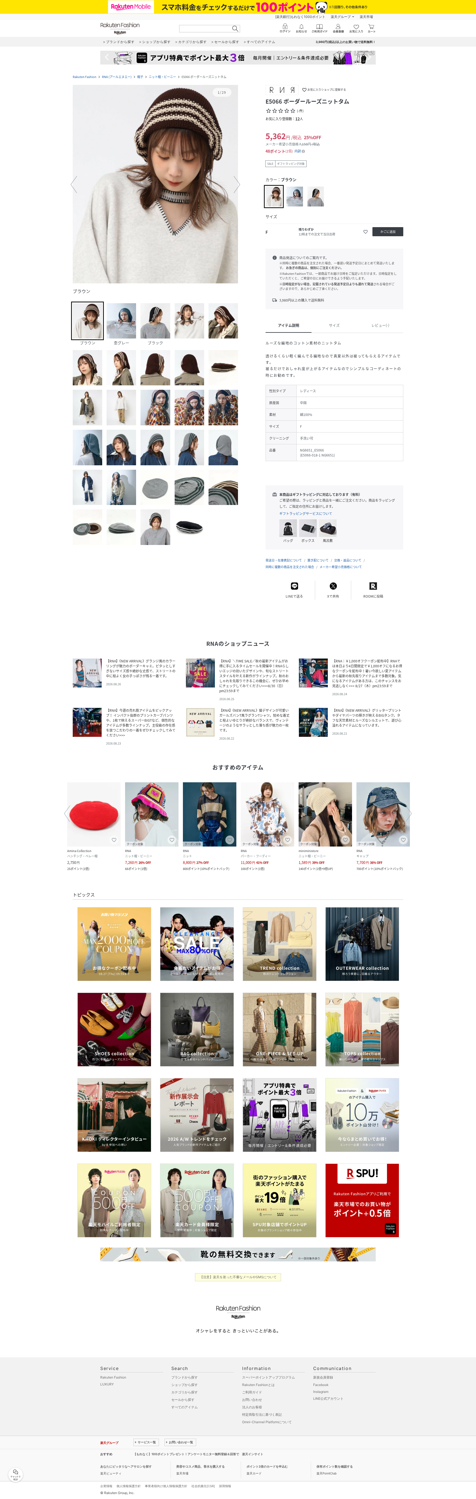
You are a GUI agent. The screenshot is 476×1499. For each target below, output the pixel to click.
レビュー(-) (380, 325)
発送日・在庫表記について (284, 560)
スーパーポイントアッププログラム (268, 1377)
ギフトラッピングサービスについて (305, 513)
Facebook (321, 1385)
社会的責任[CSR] (203, 1486)
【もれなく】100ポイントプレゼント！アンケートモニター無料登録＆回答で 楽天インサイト (198, 1454)
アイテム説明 (288, 325)
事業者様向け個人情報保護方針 (166, 1486)
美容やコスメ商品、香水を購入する (200, 1466)
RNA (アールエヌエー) (117, 76)
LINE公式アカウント (328, 1398)
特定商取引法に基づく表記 (262, 1414)
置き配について (318, 560)
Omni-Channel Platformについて (267, 1422)
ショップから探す (184, 1385)
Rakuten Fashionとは (258, 1385)
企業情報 (106, 1486)
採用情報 (225, 1486)
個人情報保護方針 (129, 1486)
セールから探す (182, 1400)
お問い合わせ (252, 1400)
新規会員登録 (323, 1377)
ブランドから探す (184, 1377)
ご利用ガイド (252, 1392)
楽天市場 (366, 17)
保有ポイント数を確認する (335, 1466)
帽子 (140, 76)
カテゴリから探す (184, 1392)
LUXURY (107, 1384)
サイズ (334, 325)
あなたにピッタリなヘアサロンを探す (126, 1466)
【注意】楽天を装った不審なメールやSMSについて (238, 1277)
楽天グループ (341, 17)
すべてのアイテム (184, 1407)
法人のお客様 (252, 1407)
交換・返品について (347, 560)
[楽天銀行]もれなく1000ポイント (300, 17)
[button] (155, 184)
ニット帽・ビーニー (162, 76)
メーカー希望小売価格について (341, 567)
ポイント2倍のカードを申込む (267, 1466)
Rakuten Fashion (84, 76)
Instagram (320, 1392)
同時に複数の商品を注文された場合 (290, 567)
